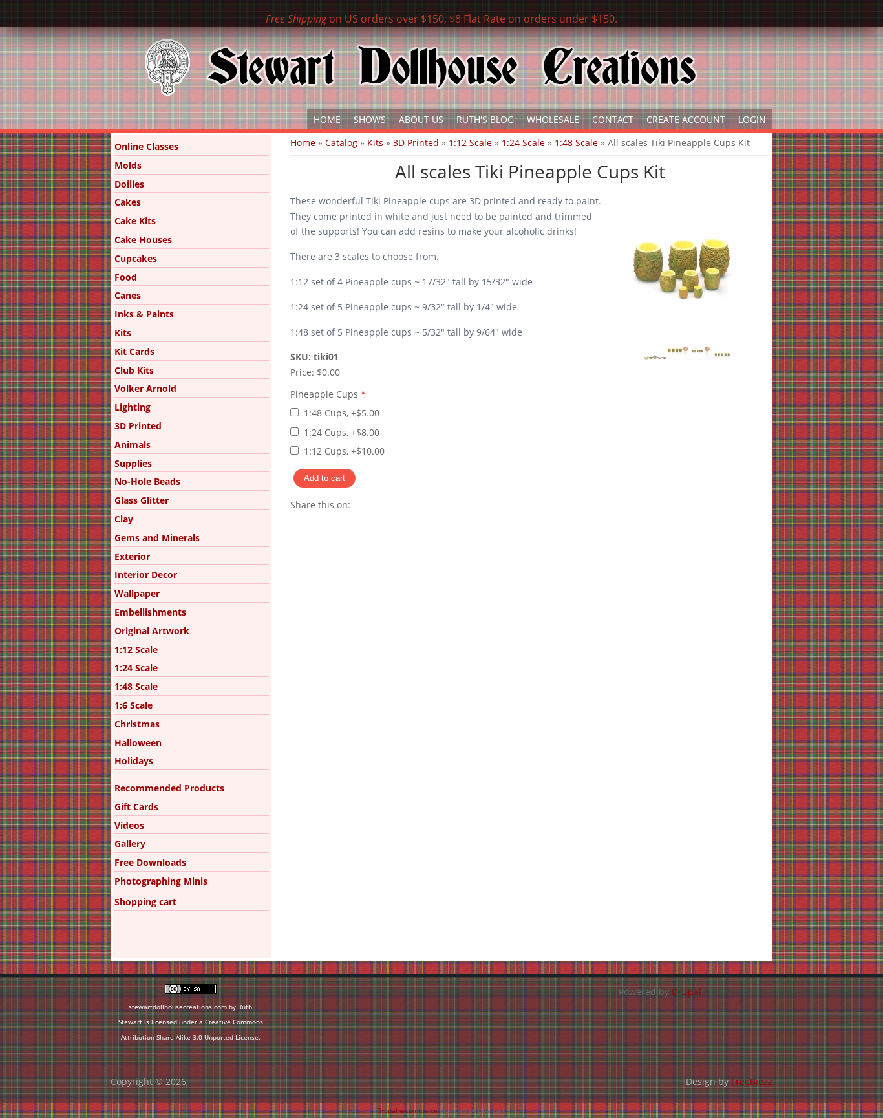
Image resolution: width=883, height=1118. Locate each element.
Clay (123, 519)
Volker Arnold (145, 388)
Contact (612, 119)
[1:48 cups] (723, 356)
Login (752, 119)
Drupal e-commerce (407, 1110)
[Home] (421, 68)
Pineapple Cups (328, 394)
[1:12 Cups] (677, 356)
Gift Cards (136, 807)
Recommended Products (169, 788)
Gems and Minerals (157, 538)
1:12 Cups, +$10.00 (344, 451)
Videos (129, 825)
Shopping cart (145, 902)
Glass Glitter (141, 500)
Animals (132, 444)
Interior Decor (145, 574)
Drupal (686, 991)
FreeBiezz (751, 1081)
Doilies (129, 184)
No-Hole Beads (147, 481)
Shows (370, 119)
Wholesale (553, 119)
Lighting (132, 407)
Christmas (137, 724)
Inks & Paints (144, 314)
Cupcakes (135, 258)
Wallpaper (137, 593)
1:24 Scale (523, 142)
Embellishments (150, 612)
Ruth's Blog (485, 119)
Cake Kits (135, 221)
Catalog (341, 142)
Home (327, 119)
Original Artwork (151, 631)
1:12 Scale (470, 142)
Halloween (138, 742)
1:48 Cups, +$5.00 (341, 413)
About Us (421, 119)
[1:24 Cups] (700, 356)
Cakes (127, 202)
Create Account (685, 119)
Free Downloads (150, 862)
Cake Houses (143, 239)
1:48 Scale (576, 142)
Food (125, 277)
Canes (127, 295)
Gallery (129, 843)
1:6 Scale (133, 705)
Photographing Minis (160, 881)
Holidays (133, 761)
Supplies (133, 463)
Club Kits (134, 370)
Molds (128, 165)
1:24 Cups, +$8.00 (341, 432)
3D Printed (416, 142)
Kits (375, 142)
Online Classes (146, 146)
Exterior (132, 556)
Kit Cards (134, 351)
